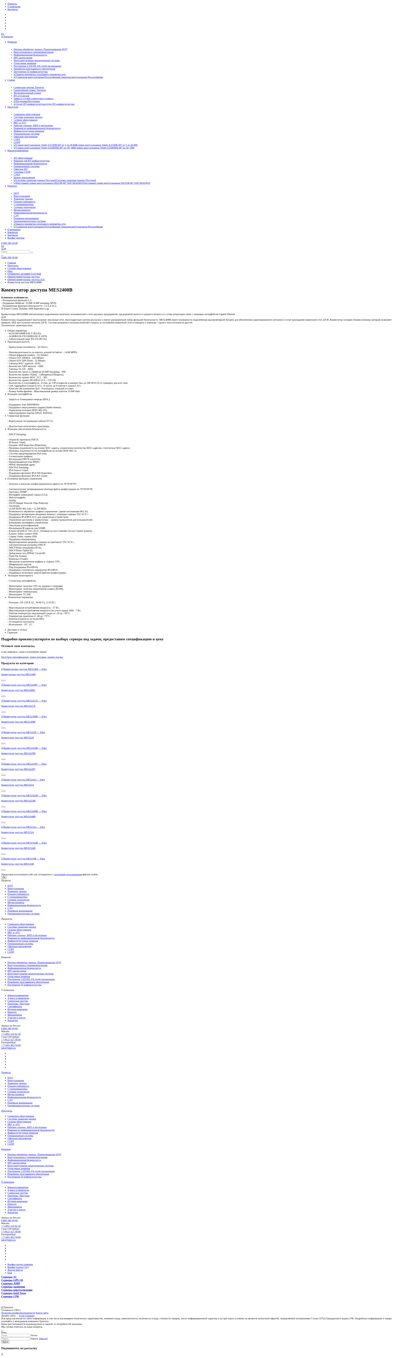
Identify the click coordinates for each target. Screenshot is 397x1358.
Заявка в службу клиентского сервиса (33, 98)
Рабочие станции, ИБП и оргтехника (33, 125)
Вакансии (12, 232)
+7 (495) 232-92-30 (11, 1034)
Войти (5, 1342)
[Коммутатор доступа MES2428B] (24, 748)
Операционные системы (27, 134)
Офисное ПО (21, 169)
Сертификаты (14, 1006)
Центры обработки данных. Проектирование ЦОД (40, 49)
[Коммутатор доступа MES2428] (23, 732)
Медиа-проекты (22, 210)
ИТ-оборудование (23, 158)
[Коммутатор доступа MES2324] (23, 827)
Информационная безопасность (30, 55)
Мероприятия (14, 1015)
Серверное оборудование (27, 114)
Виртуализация (22, 196)
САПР (17, 142)
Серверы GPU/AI (12, 1280)
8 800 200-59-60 (9, 243)
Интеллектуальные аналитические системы (37, 60)
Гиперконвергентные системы (30, 221)
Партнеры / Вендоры (18, 1003)
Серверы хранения (13, 1286)
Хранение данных (23, 199)
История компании (17, 1009)
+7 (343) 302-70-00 (11, 1045)
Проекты (12, 3)
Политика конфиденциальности (18, 1313)
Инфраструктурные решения (29, 131)
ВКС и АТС (20, 122)
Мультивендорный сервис (27, 93)
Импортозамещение (18, 150)
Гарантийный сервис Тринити (30, 90)
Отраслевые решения (25, 63)
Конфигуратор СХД (18, 1267)
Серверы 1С (9, 1276)
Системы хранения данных (28, 117)
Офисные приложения (26, 136)
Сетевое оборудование (26, 120)
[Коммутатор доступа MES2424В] (24, 795)
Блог (9, 1272)
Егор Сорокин (26, 1315)
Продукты (12, 107)
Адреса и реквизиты (18, 998)
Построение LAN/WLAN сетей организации (37, 66)
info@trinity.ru (8, 1048)
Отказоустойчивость (24, 201)
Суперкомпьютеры (24, 204)
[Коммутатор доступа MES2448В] (24, 811)
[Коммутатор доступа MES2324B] (24, 843)
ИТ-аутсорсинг (22, 95)
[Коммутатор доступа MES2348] (23, 858)
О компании (13, 6)
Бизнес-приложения (24, 177)
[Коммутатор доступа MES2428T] (24, 764)
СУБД (17, 139)
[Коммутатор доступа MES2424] (23, 779)
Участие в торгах (16, 1017)
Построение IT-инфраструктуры (31, 71)
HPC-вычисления (23, 57)
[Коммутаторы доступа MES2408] (24, 669)
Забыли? (43, 1338)
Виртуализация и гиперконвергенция (34, 52)
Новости (12, 1012)
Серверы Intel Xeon (13, 1293)
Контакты (12, 9)
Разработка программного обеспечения (34, 68)
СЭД (16, 215)
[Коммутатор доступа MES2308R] (24, 716)
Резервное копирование (26, 218)
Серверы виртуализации (16, 1289)
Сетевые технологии (25, 207)
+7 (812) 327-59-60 (11, 1039)
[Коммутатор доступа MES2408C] (24, 685)
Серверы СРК (10, 1296)
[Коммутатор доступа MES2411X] (24, 700)
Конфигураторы (16, 238)
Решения (12, 42)
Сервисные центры (17, 1001)
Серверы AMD (10, 1283)
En (2, 34)
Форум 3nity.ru (15, 1270)
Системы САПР (22, 172)
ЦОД (16, 193)
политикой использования (68, 874)
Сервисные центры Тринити (29, 87)
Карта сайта (42, 1313)
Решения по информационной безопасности (37, 128)
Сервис (11, 80)
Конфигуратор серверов (20, 1264)
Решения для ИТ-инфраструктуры (32, 160)
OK (3, 877)
